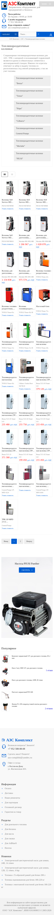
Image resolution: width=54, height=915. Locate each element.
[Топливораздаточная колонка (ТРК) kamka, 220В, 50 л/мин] (9, 402)
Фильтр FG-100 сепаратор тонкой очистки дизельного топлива (29, 705)
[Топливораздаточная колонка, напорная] (44, 473)
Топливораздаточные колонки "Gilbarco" (29, 118)
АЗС (22, 39)
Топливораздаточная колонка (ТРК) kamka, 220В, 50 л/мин (9, 414)
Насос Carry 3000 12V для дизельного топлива (27, 668)
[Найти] (38, 34)
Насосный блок (42, 306)
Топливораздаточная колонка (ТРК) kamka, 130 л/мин (44, 378)
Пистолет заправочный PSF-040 (22, 692)
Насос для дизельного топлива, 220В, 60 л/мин (27, 680)
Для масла (9, 834)
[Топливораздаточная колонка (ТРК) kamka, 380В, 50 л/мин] (44, 402)
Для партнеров (11, 802)
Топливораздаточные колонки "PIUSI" (29, 156)
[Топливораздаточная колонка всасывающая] (9, 473)
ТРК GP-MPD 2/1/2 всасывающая (8, 520)
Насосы (8, 848)
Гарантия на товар (12, 812)
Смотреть (25, 570)
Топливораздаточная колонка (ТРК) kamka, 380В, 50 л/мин (44, 414)
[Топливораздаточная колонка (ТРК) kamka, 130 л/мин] (44, 366)
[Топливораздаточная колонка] (9, 331)
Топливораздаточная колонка (9, 343)
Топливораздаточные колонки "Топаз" (29, 93)
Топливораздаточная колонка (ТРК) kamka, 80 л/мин (44, 449)
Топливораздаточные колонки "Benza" (29, 80)
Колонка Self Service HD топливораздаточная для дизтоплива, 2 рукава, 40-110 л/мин (9, 236)
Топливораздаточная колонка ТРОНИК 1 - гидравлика (26, 485)
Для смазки (9, 838)
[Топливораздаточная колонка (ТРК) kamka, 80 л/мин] (44, 437)
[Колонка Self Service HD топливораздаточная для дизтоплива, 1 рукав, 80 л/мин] (44, 189)
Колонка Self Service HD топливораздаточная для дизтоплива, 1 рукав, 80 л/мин (43, 201)
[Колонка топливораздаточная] (26, 295)
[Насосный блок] (44, 295)
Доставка (8, 793)
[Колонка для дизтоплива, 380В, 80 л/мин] (9, 260)
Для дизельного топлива (15, 824)
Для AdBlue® (10, 843)
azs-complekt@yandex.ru (18, 28)
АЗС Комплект (14, 39)
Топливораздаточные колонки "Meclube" (29, 143)
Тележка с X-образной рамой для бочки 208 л (24, 875)
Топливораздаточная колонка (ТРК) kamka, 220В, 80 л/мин (26, 414)
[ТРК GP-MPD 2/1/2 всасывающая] (9, 508)
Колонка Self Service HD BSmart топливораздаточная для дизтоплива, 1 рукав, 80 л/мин (9, 201)
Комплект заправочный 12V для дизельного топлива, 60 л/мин (31, 657)
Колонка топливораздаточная (26, 307)
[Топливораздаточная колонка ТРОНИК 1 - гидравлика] (26, 473)
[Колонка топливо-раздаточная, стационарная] (44, 260)
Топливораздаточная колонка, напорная (43, 485)
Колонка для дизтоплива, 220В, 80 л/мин (25, 236)
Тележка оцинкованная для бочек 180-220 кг (24, 880)
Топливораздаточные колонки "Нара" (29, 106)
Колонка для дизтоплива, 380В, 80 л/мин (8, 272)
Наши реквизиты (12, 798)
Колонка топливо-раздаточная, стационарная (43, 272)
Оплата (7, 788)
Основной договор (13, 807)
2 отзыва (49, 708)
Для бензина (10, 829)
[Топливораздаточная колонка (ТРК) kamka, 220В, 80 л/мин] (26, 402)
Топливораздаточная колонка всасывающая (9, 485)
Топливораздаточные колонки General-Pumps (29, 131)
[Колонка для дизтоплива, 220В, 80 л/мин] (26, 224)
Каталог (6, 34)
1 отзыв (49, 670)
